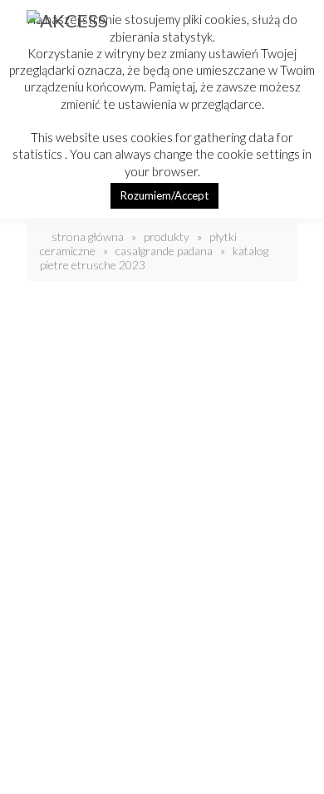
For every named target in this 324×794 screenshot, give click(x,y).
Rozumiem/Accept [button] (164, 195)
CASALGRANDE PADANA (164, 251)
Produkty (166, 236)
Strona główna (86, 236)
